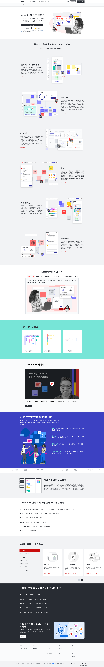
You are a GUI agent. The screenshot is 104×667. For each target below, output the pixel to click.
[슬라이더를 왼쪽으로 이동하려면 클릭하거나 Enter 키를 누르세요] (24, 276)
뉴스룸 (60, 650)
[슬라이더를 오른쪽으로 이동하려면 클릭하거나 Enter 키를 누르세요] (80, 276)
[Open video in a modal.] (52, 384)
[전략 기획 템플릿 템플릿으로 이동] (72, 341)
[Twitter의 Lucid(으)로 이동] (74, 663)
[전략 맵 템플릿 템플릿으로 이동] (52, 341)
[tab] (31, 276)
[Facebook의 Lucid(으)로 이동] (79, 663)
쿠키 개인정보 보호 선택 (40, 663)
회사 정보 (60, 648)
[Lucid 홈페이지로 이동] (23, 2)
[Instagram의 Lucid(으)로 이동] (77, 663)
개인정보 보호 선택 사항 (59, 663)
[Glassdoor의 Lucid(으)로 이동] (85, 663)
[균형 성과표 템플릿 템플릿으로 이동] (31, 341)
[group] (52, 298)
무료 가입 (32, 25)
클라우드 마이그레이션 (50, 650)
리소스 (38, 1)
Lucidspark (35, 648)
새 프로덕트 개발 (49, 653)
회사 (42, 1)
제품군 (29, 1)
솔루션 (33, 1)
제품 (28, 4)
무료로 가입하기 (81, 1)
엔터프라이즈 (47, 1)
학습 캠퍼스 (74, 656)
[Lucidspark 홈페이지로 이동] (23, 5)
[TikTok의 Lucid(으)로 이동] (88, 663)
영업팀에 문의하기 (23, 648)
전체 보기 (47, 656)
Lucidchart (35, 650)
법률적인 (32, 663)
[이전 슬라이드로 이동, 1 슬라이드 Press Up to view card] (79, 580)
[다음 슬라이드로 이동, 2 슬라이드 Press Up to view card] (82, 580)
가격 (38, 4)
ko (17, 663)
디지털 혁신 (48, 648)
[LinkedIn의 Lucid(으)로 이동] (71, 663)
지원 (73, 653)
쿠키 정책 (49, 663)
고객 (73, 648)
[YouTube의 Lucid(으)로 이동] (82, 663)
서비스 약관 (31, 30)
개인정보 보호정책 (25, 663)
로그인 (68, 1)
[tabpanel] (52, 562)
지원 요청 (23, 636)
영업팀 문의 (73, 1)
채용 (60, 653)
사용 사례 (33, 4)
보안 (73, 650)
